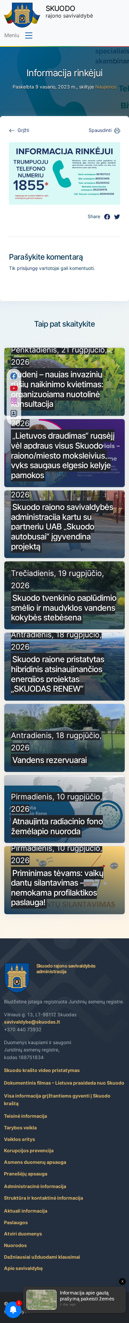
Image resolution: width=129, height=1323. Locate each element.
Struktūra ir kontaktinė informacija (43, 1198)
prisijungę (27, 268)
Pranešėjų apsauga (25, 1173)
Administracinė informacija (35, 1186)
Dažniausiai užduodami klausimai (42, 1257)
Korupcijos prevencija (29, 1150)
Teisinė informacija (25, 1116)
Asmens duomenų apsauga (35, 1162)
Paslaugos (16, 1222)
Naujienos (105, 87)
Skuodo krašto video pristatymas (42, 1070)
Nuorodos (15, 1245)
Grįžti (23, 130)
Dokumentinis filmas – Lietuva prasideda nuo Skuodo (64, 1083)
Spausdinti (100, 130)
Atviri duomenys (23, 1233)
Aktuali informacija (25, 1211)
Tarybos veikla (20, 1127)
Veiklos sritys (19, 1139)
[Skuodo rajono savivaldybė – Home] (22, 15)
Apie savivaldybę (23, 1268)
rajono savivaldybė (69, 11)
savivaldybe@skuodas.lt (32, 1022)
